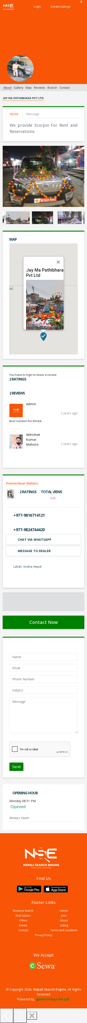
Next (82, 217)
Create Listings (60, 6)
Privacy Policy (43, 935)
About (7, 88)
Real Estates (23, 915)
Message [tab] (32, 114)
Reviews (39, 88)
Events (23, 925)
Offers (23, 920)
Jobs (64, 915)
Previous (5, 217)
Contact (64, 88)
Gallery (18, 88)
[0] (80, 6)
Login (37, 6)
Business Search (23, 910)
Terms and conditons (63, 930)
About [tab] (14, 114)
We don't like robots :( (25, 739)
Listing (64, 925)
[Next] (20, 1015)
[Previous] (6, 1015)
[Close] (58, 262)
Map (29, 88)
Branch (52, 88)
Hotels (64, 910)
